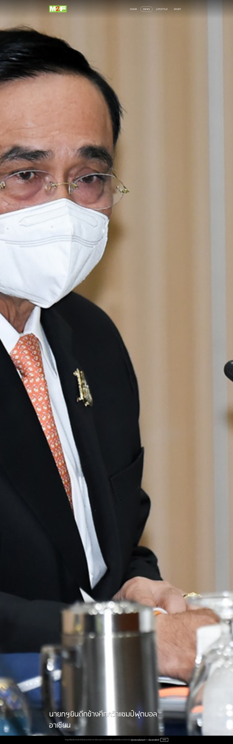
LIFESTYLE (162, 9)
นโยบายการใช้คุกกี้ (153, 740)
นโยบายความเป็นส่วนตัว (138, 740)
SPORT (177, 9)
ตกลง (164, 740)
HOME (133, 9)
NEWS (146, 9)
